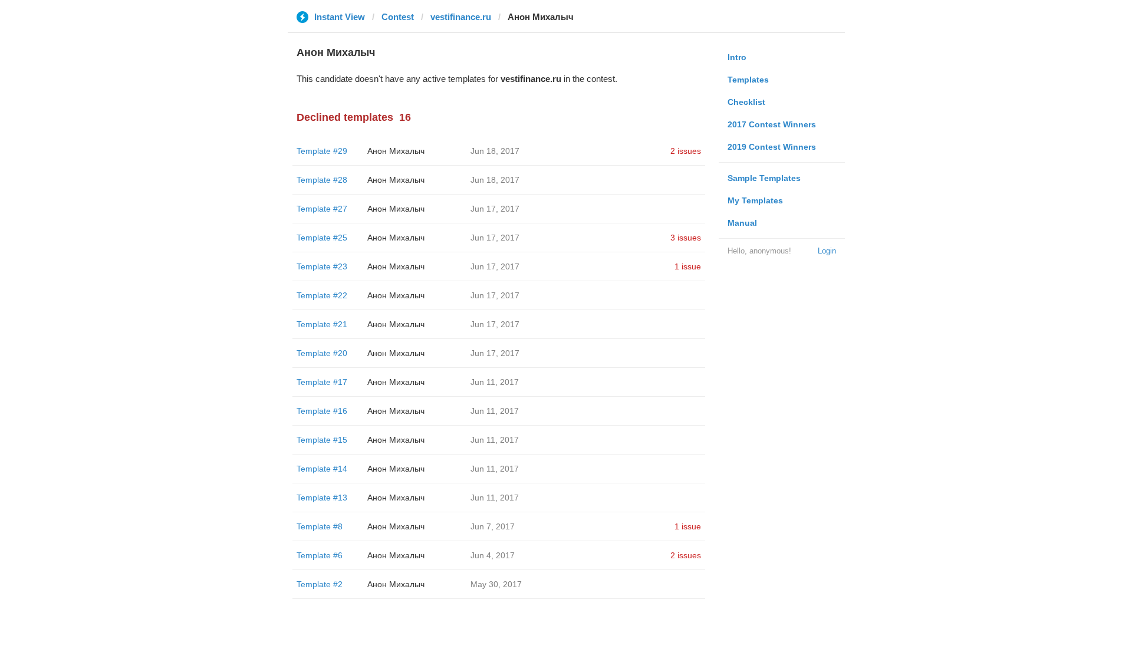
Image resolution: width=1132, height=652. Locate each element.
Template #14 (322, 468)
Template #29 (322, 151)
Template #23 (322, 266)
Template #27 (322, 208)
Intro (737, 57)
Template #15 (322, 439)
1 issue (687, 266)
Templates (748, 79)
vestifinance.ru (460, 17)
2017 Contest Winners (772, 124)
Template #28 (322, 180)
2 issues (685, 151)
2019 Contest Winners (772, 147)
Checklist (746, 102)
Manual (742, 223)
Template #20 (322, 353)
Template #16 (322, 411)
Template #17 (322, 382)
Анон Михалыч (395, 151)
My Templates (755, 200)
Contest (397, 17)
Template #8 (320, 526)
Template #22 (322, 295)
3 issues (685, 237)
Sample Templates (764, 178)
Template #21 (322, 324)
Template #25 (322, 237)
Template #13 (322, 497)
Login (827, 250)
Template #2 (320, 584)
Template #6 (320, 555)
